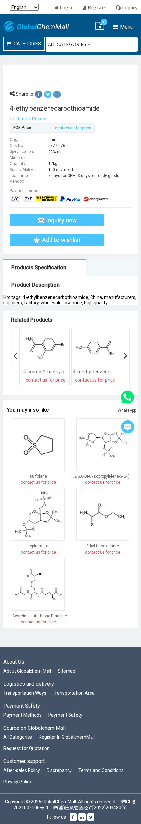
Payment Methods (22, 715)
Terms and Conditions (101, 770)
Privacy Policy (17, 781)
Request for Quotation (26, 748)
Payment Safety (65, 715)
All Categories (17, 737)
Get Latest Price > (28, 118)
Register (97, 7)
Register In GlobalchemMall (67, 737)
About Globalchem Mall (27, 670)
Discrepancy (59, 770)
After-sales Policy (21, 770)
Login (65, 7)
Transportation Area (74, 693)
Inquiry (129, 7)
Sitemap (66, 670)
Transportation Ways (24, 693)
